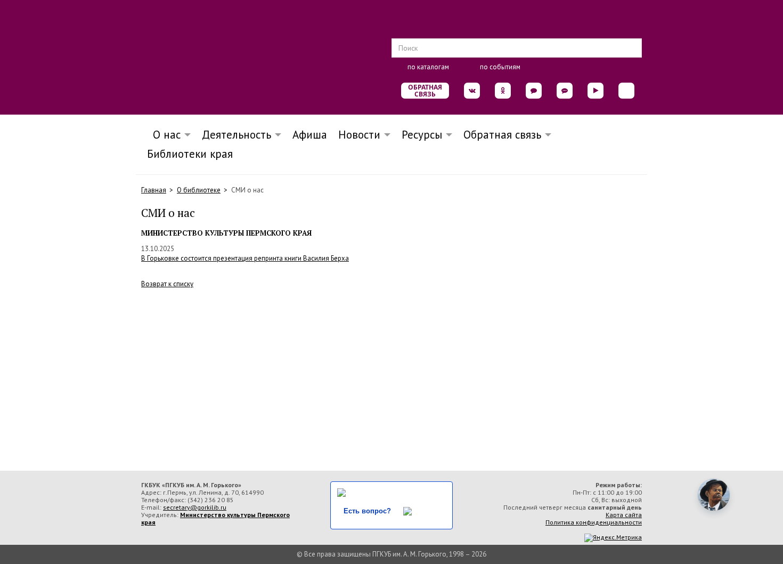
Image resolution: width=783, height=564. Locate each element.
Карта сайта (624, 515)
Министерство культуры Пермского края (215, 518)
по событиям (500, 66)
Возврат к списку (167, 283)
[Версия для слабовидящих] (626, 91)
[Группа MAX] (534, 91)
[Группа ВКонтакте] (472, 91)
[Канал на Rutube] (595, 91)
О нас (163, 134)
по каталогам (428, 66)
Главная (153, 190)
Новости (359, 134)
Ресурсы (422, 134)
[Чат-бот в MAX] (565, 91)
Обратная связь (425, 91)
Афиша (309, 134)
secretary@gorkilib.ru (194, 507)
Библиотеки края (190, 154)
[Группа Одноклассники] (503, 91)
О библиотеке (199, 190)
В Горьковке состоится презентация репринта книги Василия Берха (245, 258)
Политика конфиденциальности (593, 522)
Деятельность (236, 134)
